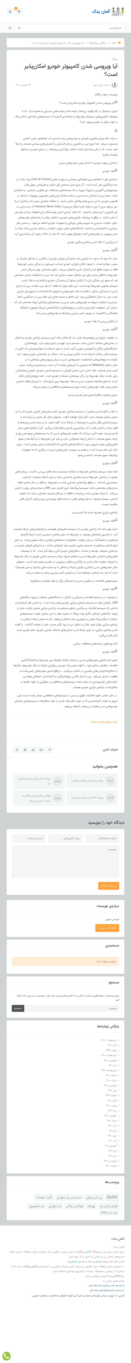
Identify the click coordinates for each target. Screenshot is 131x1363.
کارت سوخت (44, 1197)
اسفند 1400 (111, 1075)
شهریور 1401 (111, 1146)
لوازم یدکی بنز (109, 1206)
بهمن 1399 (111, 1050)
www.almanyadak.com (104, 722)
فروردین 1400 (110, 1060)
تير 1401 (113, 1131)
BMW (112, 1197)
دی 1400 (112, 1126)
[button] (18, 11)
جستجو (18, 1008)
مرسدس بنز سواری (69, 1197)
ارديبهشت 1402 (109, 1040)
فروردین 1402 (110, 1085)
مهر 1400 (112, 1136)
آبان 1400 (112, 1101)
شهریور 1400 (111, 1116)
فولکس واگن (74, 1206)
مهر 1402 (112, 1090)
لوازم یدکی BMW (109, 1213)
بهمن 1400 (111, 1105)
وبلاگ (115, 59)
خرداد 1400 (111, 1166)
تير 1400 (113, 1065)
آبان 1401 (112, 1045)
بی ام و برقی (94, 1197)
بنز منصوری (36, 1206)
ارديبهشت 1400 (109, 1055)
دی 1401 (113, 1156)
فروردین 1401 (110, 1161)
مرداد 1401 (112, 1121)
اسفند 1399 (111, 1095)
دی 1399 (112, 1111)
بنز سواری (55, 1206)
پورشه (91, 1206)
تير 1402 (113, 1151)
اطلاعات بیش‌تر (107, 928)
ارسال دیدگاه (109, 886)
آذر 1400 (113, 1141)
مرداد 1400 (111, 1080)
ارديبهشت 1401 (109, 1070)
